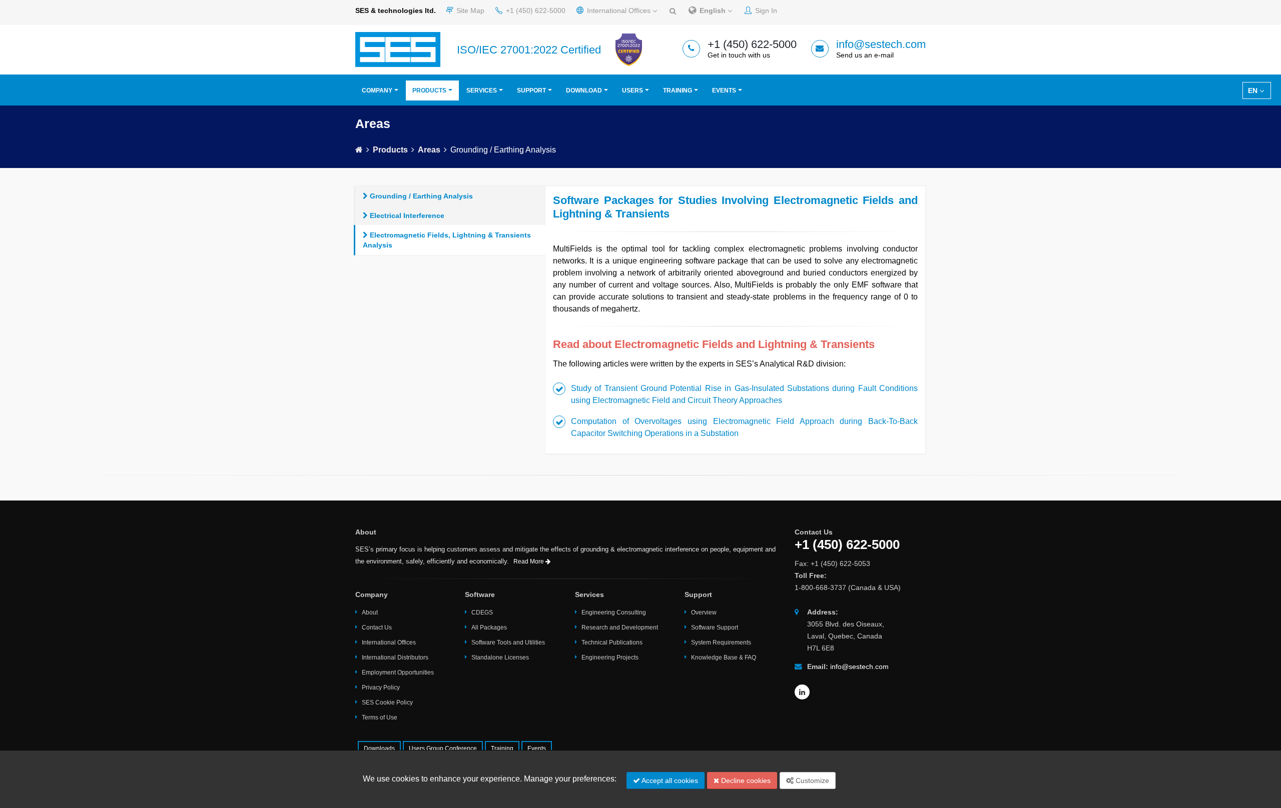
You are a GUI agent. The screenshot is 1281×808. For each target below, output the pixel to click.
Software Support (714, 627)
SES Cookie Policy (387, 702)
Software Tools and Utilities (508, 642)
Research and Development (619, 627)
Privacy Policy (381, 687)
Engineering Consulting (613, 612)
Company (377, 90)
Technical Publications (612, 642)
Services (481, 90)
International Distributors (395, 657)
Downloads (379, 748)
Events (724, 90)
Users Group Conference (443, 748)
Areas (429, 150)
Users (632, 90)
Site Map (469, 10)
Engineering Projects (609, 657)
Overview (704, 612)
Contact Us (377, 627)
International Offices (619, 10)
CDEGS (482, 612)
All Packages (489, 627)
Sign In (765, 10)
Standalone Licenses (500, 657)
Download (584, 90)
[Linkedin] (802, 692)
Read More (529, 561)
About (370, 612)
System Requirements (721, 642)
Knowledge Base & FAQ (723, 657)
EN (1253, 90)
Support (531, 90)
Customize (811, 780)
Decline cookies (745, 780)
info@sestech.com (881, 44)
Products (429, 90)
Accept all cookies (669, 780)
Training (677, 90)
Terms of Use (379, 717)
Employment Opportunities (398, 672)
